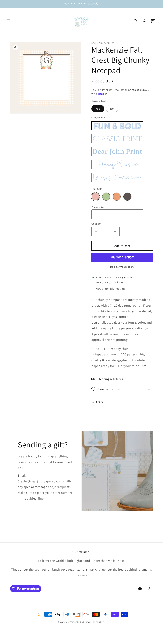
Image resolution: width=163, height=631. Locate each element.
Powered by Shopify (95, 621)
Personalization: (100, 207)
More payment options (122, 266)
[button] (8, 21)
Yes (98, 108)
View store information (110, 288)
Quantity (96, 223)
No (112, 108)
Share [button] (99, 401)
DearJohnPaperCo (75, 621)
